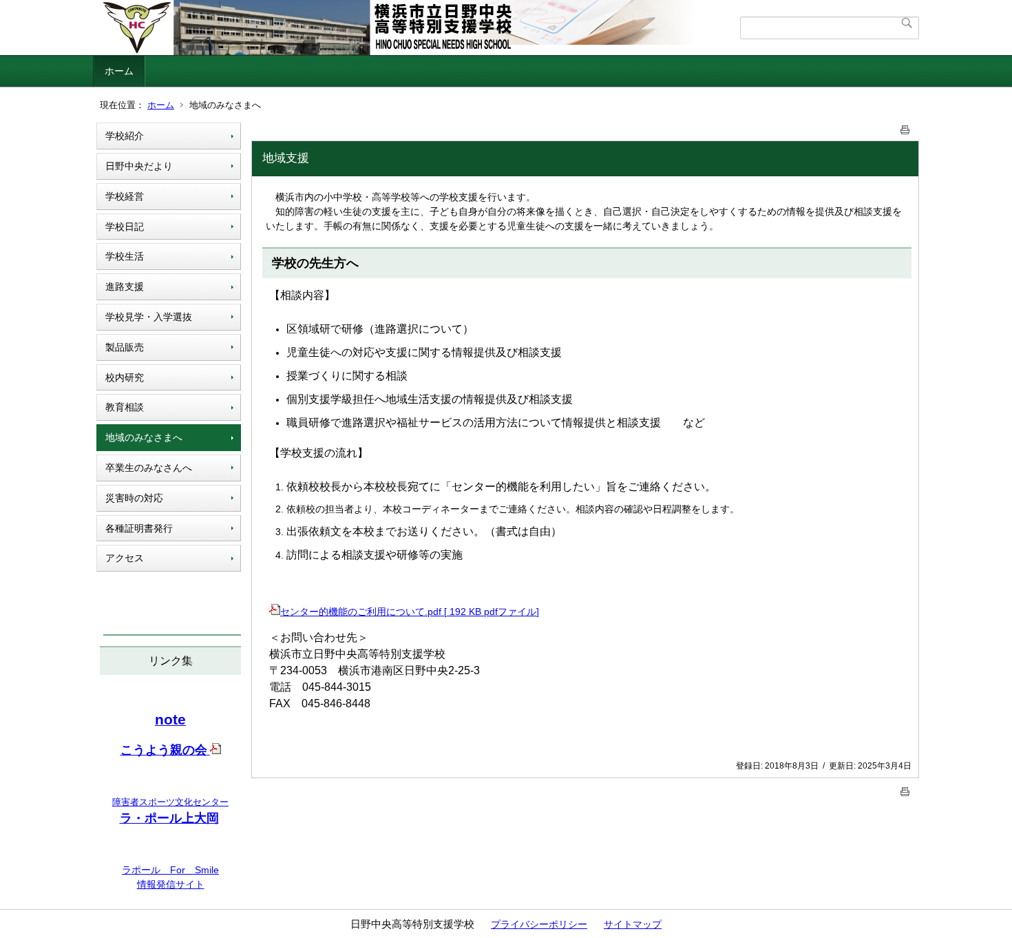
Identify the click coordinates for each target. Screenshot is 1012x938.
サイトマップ (633, 924)
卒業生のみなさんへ (148, 467)
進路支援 (124, 286)
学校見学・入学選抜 (148, 316)
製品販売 (124, 347)
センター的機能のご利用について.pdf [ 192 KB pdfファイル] (409, 611)
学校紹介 (124, 135)
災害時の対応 (134, 497)
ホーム (119, 70)
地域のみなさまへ (143, 437)
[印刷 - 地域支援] (905, 127)
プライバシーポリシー (539, 924)
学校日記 (124, 226)
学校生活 (124, 256)
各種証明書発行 (139, 528)
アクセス (124, 557)
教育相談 (124, 407)
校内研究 (124, 377)
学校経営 (124, 196)
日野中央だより (139, 165)
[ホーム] (418, 27)
